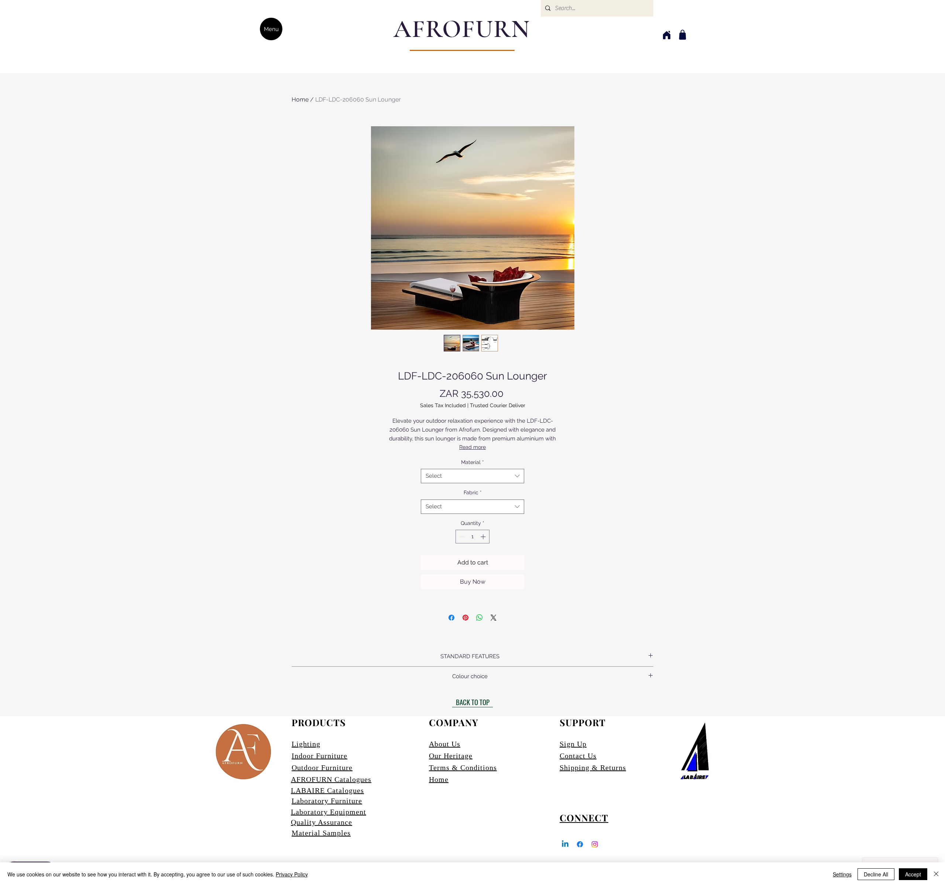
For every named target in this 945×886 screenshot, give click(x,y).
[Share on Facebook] (451, 617)
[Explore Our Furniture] (682, 34)
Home (300, 99)
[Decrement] (461, 536)
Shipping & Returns (593, 767)
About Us (444, 744)
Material (472, 462)
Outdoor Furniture (322, 767)
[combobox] (472, 476)
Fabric (473, 492)
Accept (913, 874)
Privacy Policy (292, 874)
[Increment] (483, 536)
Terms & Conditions (463, 767)
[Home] (666, 35)
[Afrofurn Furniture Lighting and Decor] (580, 844)
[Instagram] (595, 844)
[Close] (936, 874)
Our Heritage (450, 756)
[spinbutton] (472, 536)
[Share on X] (493, 617)
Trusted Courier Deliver (497, 405)
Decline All (876, 874)
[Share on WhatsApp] (479, 617)
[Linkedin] (565, 844)
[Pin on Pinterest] (465, 617)
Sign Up (573, 744)
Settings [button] (842, 874)
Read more (472, 447)
